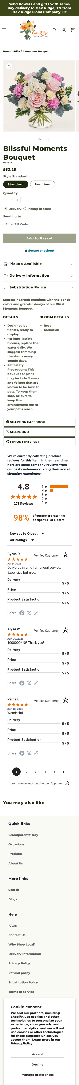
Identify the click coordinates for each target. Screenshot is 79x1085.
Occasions (16, 844)
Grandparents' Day (23, 835)
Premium (43, 184)
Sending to (19, 216)
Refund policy (19, 973)
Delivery (15, 209)
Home (7, 51)
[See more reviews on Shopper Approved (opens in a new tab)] (36, 613)
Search (13, 890)
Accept (37, 1054)
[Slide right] (49, 139)
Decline (37, 1064)
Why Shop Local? (22, 944)
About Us (15, 863)
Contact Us (16, 935)
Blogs (12, 899)
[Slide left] (30, 139)
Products (15, 854)
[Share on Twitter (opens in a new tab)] (29, 613)
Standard (16, 184)
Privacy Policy (21, 1043)
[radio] (57, 486)
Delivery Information (24, 954)
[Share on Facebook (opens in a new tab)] (21, 613)
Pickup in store (39, 209)
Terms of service (21, 992)
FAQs (12, 925)
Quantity (10, 193)
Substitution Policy (23, 982)
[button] (54, 30)
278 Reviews (26, 504)
